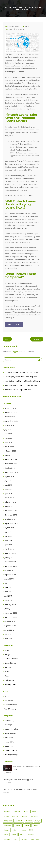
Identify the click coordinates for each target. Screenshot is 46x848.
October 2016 (9, 621)
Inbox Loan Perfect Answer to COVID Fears (21, 372)
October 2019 (9, 468)
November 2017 (10, 566)
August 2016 (9, 630)
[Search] (39, 359)
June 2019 (8, 485)
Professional (9, 680)
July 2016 (8, 634)
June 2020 (8, 434)
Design (7, 654)
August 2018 (9, 527)
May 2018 (8, 540)
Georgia (35, 825)
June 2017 (8, 587)
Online (6, 676)
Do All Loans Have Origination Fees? (18, 389)
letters (15, 830)
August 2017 (9, 579)
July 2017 (8, 583)
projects (31, 835)
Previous (37, 339)
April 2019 (8, 493)
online (14, 835)
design (37, 821)
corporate (19, 821)
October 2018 (9, 519)
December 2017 (10, 562)
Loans (22, 29)
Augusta (35, 812)
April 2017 (8, 596)
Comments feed (10, 704)
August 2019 (9, 476)
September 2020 (11, 421)
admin (27, 26)
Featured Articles (11, 659)
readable (7, 839)
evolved (17, 825)
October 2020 (9, 417)
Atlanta (25, 812)
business (15, 816)
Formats (7, 667)
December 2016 (10, 613)
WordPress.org (10, 709)
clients (24, 816)
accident (7, 812)
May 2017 (8, 591)
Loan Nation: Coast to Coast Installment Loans (22, 381)
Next (7, 339)
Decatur (29, 821)
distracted (7, 825)
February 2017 (10, 604)
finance (26, 825)
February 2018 (10, 553)
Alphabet (17, 812)
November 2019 (10, 464)
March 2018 (9, 549)
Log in (6, 696)
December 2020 (10, 408)
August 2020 (9, 425)
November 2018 (10, 515)
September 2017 (11, 574)
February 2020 (10, 451)
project (22, 835)
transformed (35, 839)
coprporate (8, 821)
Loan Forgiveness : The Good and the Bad (20, 385)
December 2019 (10, 459)
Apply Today (14, 324)
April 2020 (8, 442)
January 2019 (9, 506)
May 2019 (8, 489)
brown (6, 816)
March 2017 (9, 600)
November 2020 (10, 412)
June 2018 (8, 536)
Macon (23, 830)
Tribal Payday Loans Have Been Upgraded (20, 377)
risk (16, 839)
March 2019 (9, 498)
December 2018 (10, 510)
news (6, 835)
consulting (34, 816)
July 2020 (8, 429)
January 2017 (9, 609)
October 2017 (9, 570)
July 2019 (8, 481)
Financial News (14, 29)
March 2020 (9, 446)
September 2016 (11, 626)
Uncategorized (10, 684)
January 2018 (9, 557)
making (31, 830)
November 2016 (10, 617)
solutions (24, 839)
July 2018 (8, 532)
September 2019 (11, 472)
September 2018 (11, 523)
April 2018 (8, 545)
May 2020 (8, 438)
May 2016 (8, 638)
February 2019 (10, 502)
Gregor (6, 830)
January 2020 (9, 455)
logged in (16, 351)
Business (7, 650)
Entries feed (9, 700)
